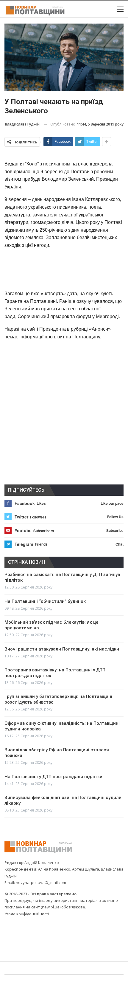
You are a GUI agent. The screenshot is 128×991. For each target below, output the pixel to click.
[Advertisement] (64, 269)
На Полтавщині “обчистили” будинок (45, 601)
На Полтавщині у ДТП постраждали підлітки (53, 776)
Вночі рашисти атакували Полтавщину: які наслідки (61, 649)
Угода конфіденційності (26, 913)
